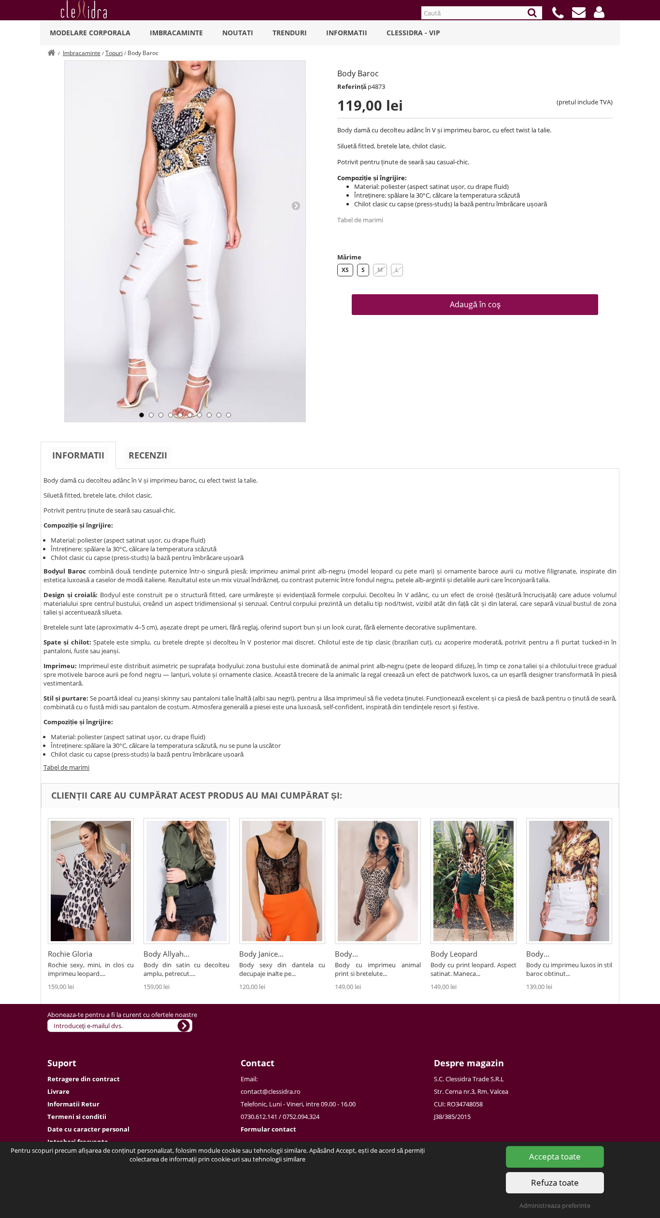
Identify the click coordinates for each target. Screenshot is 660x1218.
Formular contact (268, 1129)
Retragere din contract (83, 1079)
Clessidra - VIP (413, 32)
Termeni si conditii (76, 1116)
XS (345, 270)
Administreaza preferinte (554, 1205)
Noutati (237, 32)
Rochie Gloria (70, 954)
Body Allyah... (166, 954)
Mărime (349, 257)
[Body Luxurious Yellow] (569, 881)
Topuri (114, 53)
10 (228, 415)
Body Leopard (453, 954)
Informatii (346, 32)
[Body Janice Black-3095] (282, 881)
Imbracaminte (176, 32)
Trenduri (290, 32)
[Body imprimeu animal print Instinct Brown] (378, 881)
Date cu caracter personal (88, 1129)
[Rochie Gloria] (91, 881)
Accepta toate (555, 1156)
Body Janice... (261, 954)
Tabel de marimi (360, 219)
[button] (599, 12)
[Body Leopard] (473, 881)
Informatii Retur (73, 1104)
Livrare (58, 1091)
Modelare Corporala (90, 32)
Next (296, 205)
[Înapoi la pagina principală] (51, 53)
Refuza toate (555, 1182)
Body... (346, 954)
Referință (351, 86)
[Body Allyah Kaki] (186, 881)
